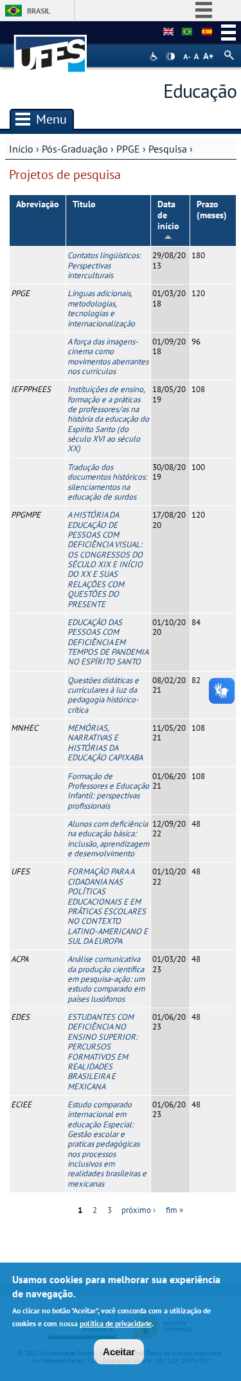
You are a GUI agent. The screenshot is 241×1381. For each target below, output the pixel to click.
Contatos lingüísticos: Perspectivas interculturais (104, 265)
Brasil (38, 10)
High (170, 56)
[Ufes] (51, 47)
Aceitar (119, 1351)
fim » (174, 1210)
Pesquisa (167, 148)
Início (21, 148)
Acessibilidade (155, 56)
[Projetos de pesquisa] (187, 32)
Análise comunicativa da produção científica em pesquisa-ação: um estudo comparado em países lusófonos (106, 979)
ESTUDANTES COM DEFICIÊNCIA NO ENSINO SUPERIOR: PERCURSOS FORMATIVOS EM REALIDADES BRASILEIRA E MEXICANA (102, 1051)
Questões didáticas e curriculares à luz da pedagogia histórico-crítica (103, 695)
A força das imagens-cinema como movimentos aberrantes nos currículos (107, 356)
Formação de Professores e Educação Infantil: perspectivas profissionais (108, 791)
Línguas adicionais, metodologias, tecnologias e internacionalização (101, 308)
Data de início (168, 215)
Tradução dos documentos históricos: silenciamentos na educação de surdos (107, 482)
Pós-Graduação (75, 148)
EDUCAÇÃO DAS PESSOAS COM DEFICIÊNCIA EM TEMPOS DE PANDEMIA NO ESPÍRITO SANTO (107, 642)
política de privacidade (116, 1323)
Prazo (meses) (212, 209)
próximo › (138, 1210)
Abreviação (37, 204)
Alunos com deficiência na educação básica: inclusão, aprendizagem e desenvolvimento (108, 838)
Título (84, 204)
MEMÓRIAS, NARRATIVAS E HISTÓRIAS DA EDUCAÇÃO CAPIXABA (105, 742)
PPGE (128, 148)
